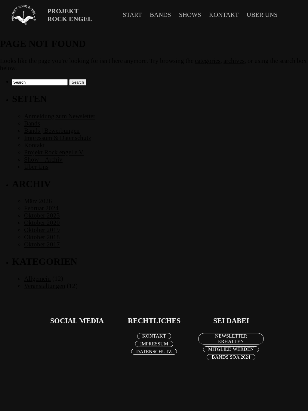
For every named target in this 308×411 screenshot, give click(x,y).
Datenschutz (154, 351)
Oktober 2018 (42, 236)
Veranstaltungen (44, 285)
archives (234, 60)
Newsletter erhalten (231, 338)
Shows (190, 14)
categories (207, 60)
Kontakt (224, 14)
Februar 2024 (41, 208)
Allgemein (37, 278)
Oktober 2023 (42, 215)
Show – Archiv (43, 159)
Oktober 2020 (42, 222)
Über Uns (262, 14)
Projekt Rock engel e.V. (54, 152)
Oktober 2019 (42, 229)
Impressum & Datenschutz (57, 137)
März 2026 (38, 200)
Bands (160, 14)
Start (132, 14)
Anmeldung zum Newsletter (59, 116)
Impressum (154, 343)
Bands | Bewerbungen (52, 130)
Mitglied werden (231, 349)
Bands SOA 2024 (231, 357)
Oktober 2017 (42, 244)
